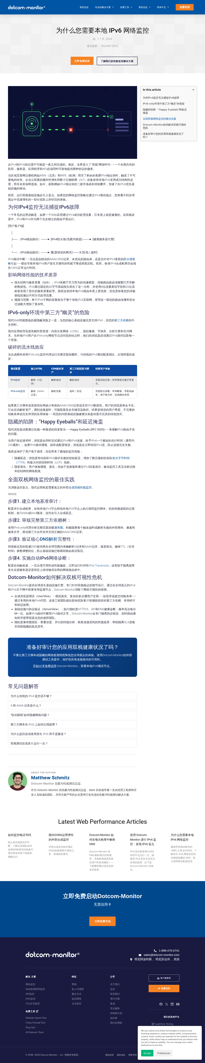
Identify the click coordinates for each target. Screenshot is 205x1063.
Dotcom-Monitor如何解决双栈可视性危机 (164, 126)
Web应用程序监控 (35, 989)
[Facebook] (161, 1004)
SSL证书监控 (33, 1003)
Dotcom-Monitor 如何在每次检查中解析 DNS (102, 839)
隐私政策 (109, 1055)
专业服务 (115, 1008)
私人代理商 (78, 989)
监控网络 (76, 998)
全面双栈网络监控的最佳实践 (159, 118)
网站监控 (30, 984)
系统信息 (84, 7)
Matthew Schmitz (50, 777)
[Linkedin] (172, 1004)
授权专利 (132, 1055)
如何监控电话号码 (19, 835)
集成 (112, 1003)
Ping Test (30, 1027)
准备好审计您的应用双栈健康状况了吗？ (163, 135)
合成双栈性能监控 (80, 487)
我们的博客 (116, 1022)
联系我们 (115, 994)
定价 (112, 989)
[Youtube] (177, 1004)
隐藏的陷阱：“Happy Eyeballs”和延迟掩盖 (165, 111)
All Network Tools (35, 1032)
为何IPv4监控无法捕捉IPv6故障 (161, 97)
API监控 (30, 994)
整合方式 (76, 994)
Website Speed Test (36, 1017)
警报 (74, 984)
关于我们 (115, 984)
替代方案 (115, 998)
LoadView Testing (163, 1024)
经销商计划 (116, 1013)
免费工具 (124, 7)
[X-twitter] (166, 1004)
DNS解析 (49, 539)
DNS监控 (31, 998)
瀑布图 (58, 527)
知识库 (113, 1018)
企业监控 (76, 1003)
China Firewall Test (35, 1022)
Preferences (163, 1053)
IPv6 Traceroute (99, 565)
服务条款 (121, 1055)
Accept (147, 1053)
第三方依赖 (121, 320)
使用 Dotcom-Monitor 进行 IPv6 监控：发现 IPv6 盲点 (143, 839)
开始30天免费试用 (44, 666)
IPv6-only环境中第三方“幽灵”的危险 (163, 103)
